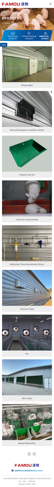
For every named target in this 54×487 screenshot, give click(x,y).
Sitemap (31, 481)
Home (7, 23)
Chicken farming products (29, 37)
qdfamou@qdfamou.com (29, 470)
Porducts (16, 23)
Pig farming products (13, 37)
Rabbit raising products (32, 23)
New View (31, 484)
